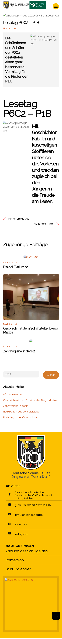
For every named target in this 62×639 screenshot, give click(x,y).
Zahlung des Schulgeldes (27, 551)
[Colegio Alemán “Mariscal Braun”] (24, 8)
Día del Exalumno (15, 267)
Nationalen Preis (44, 224)
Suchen (51, 375)
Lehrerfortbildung (18, 218)
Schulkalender (18, 569)
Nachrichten (10, 28)
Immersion (15, 560)
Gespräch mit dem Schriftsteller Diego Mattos (30, 400)
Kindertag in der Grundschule (20, 417)
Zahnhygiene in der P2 (19, 351)
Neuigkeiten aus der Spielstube (21, 411)
